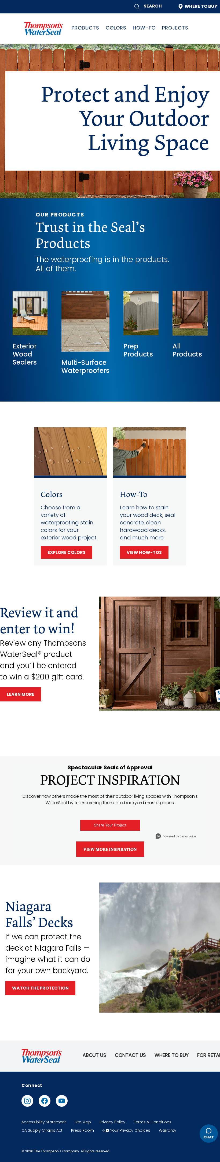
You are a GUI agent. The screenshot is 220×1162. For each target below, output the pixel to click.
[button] (148, 6)
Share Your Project (110, 825)
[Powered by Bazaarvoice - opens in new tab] (176, 836)
